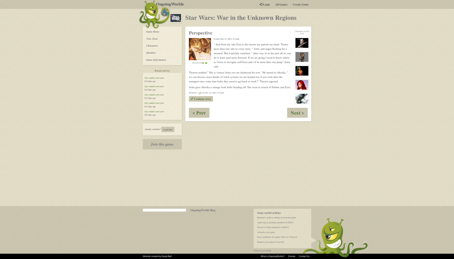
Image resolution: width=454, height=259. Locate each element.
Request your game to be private (270, 241)
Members (151, 53)
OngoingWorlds (171, 4)
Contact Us (304, 256)
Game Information (156, 60)
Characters (152, 45)
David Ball (167, 256)
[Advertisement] (227, 178)
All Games (281, 4)
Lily (146, 77)
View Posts (152, 39)
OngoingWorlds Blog (202, 210)
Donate (291, 256)
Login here (167, 129)
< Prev (200, 113)
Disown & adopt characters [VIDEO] (273, 227)
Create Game (301, 4)
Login (266, 4)
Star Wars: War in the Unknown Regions (241, 17)
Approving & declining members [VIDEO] (275, 222)
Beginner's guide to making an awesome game (276, 217)
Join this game (162, 144)
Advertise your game (266, 232)
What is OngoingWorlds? (273, 256)
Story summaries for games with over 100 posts (277, 236)
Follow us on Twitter (262, 250)
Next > (299, 113)
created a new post (156, 77)
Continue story (202, 99)
